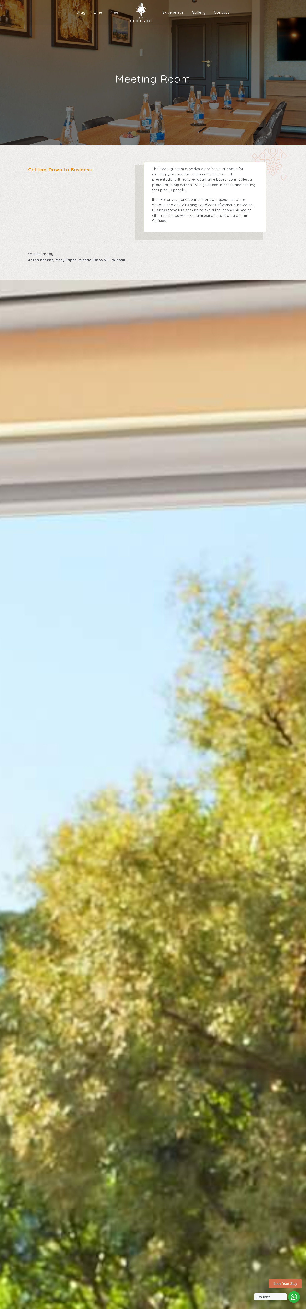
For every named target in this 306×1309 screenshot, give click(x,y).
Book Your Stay (285, 1284)
